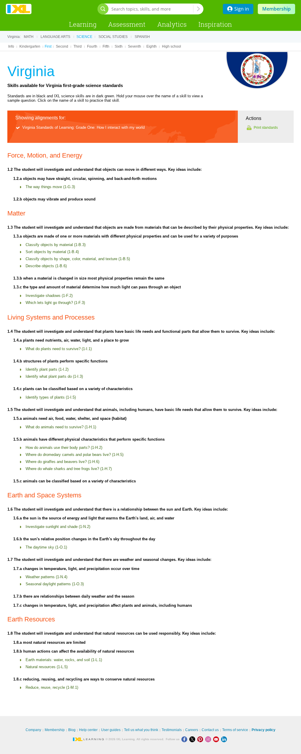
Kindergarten (29, 46)
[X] (193, 739)
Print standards (266, 128)
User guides (111, 730)
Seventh (134, 46)
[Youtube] (217, 739)
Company (33, 730)
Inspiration (215, 24)
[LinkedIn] (224, 739)
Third (77, 46)
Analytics (172, 24)
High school (171, 46)
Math (29, 37)
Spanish (142, 37)
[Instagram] (209, 739)
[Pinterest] (201, 739)
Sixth (119, 46)
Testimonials (172, 730)
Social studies (113, 37)
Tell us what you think (141, 730)
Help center (88, 730)
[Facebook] (185, 739)
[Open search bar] (103, 9)
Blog (72, 730)
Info (11, 46)
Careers (191, 730)
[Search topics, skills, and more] (198, 8)
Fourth (92, 46)
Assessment (127, 24)
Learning (82, 24)
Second (62, 46)
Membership (276, 9)
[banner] (18, 9)
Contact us (210, 730)
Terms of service (235, 730)
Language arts (55, 37)
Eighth (151, 46)
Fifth (106, 46)
